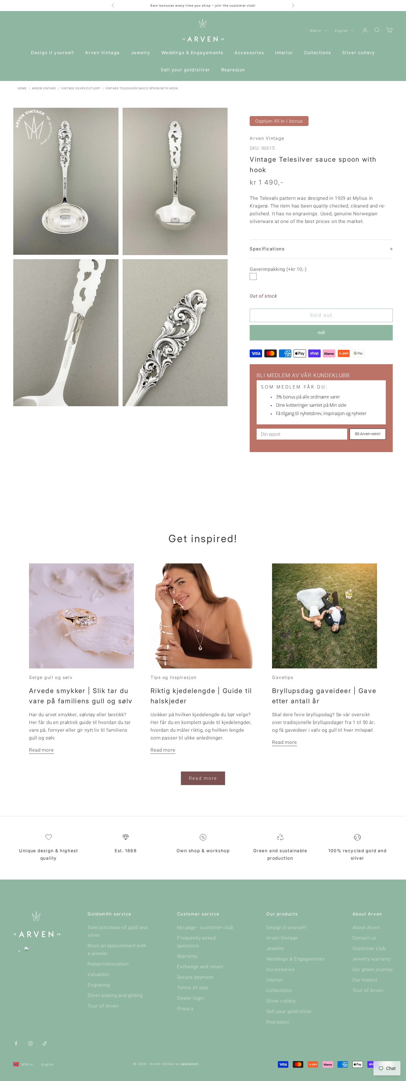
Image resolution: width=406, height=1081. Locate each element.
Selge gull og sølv (51, 677)
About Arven (366, 927)
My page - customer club (205, 927)
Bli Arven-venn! (367, 434)
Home (22, 88)
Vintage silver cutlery (80, 88)
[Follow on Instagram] (30, 1043)
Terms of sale (193, 987)
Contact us (364, 938)
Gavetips (282, 677)
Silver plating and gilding (115, 995)
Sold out (321, 315)
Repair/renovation (108, 964)
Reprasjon (233, 69)
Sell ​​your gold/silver (185, 69)
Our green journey (372, 969)
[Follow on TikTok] (45, 1043)
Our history (365, 980)
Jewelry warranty (371, 959)
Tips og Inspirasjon (174, 677)
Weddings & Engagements (192, 52)
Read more (41, 750)
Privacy (185, 1008)
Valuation (98, 974)
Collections (317, 52)
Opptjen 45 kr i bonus (279, 121)
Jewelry (140, 52)
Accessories (249, 52)
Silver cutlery (358, 52)
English (341, 31)
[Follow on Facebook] (16, 1043)
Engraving (99, 985)
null (321, 332)
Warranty (187, 956)
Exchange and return (200, 966)
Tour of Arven (103, 1006)
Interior (284, 52)
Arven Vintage (102, 52)
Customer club (369, 948)
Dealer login (190, 998)
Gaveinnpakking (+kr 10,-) (278, 269)
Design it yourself (52, 52)
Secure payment (195, 977)
